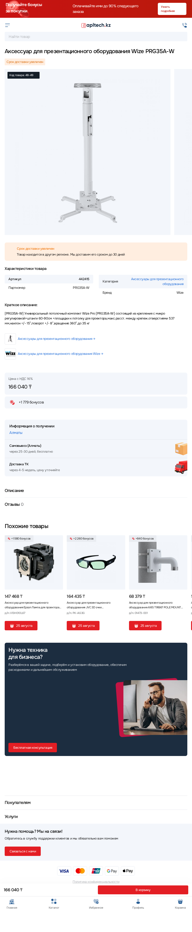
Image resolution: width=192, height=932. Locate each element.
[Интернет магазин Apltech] (96, 25)
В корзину (143, 890)
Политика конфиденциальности (96, 882)
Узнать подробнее (168, 9)
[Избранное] (58, 541)
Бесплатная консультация (32, 747)
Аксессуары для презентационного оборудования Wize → (60, 354)
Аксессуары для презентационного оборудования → (56, 339)
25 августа (24, 626)
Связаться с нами (23, 851)
